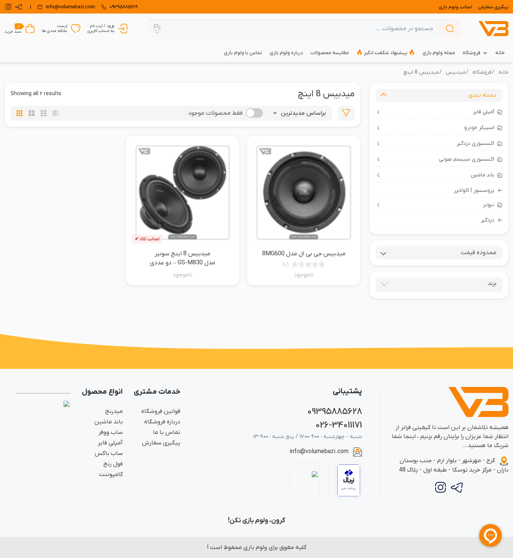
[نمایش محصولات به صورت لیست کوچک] (44, 113)
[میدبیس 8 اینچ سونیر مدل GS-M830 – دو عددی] (183, 193)
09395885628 (334, 412)
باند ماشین (482, 175)
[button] (156, 28)
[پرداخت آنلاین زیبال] (348, 480)
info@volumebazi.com (319, 451)
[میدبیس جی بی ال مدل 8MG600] (304, 193)
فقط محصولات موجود (215, 113)
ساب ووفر (110, 432)
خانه (500, 53)
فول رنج (113, 464)
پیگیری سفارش (493, 7)
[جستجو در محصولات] (449, 29)
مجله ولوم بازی (438, 53)
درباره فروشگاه (162, 422)
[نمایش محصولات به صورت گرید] (20, 113)
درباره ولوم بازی (286, 53)
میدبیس (456, 72)
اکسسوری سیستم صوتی (466, 159)
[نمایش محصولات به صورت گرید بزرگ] (32, 113)
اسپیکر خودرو (479, 127)
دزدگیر (487, 220)
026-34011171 (338, 425)
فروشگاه (471, 53)
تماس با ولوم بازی (243, 53)
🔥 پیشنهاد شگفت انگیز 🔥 (385, 53)
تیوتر (488, 204)
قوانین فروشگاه (160, 411)
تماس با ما (166, 432)
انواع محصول (102, 392)
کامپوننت (111, 474)
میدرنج (114, 411)
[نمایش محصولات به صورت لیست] (56, 113)
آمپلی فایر (483, 111)
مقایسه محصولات (330, 53)
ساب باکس (109, 453)
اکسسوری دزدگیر (475, 143)
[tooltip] (346, 113)
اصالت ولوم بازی (455, 7)
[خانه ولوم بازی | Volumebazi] (493, 28)
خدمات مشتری (157, 392)
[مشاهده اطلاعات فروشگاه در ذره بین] (304, 480)
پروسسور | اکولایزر (474, 190)
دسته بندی (482, 95)
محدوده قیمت (478, 252)
